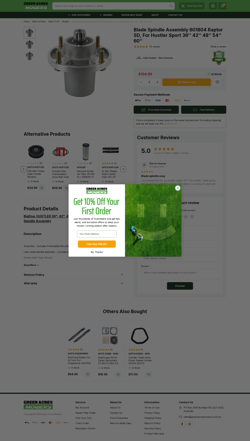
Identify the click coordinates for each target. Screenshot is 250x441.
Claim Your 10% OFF (97, 244)
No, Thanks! (97, 252)
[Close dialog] (177, 188)
